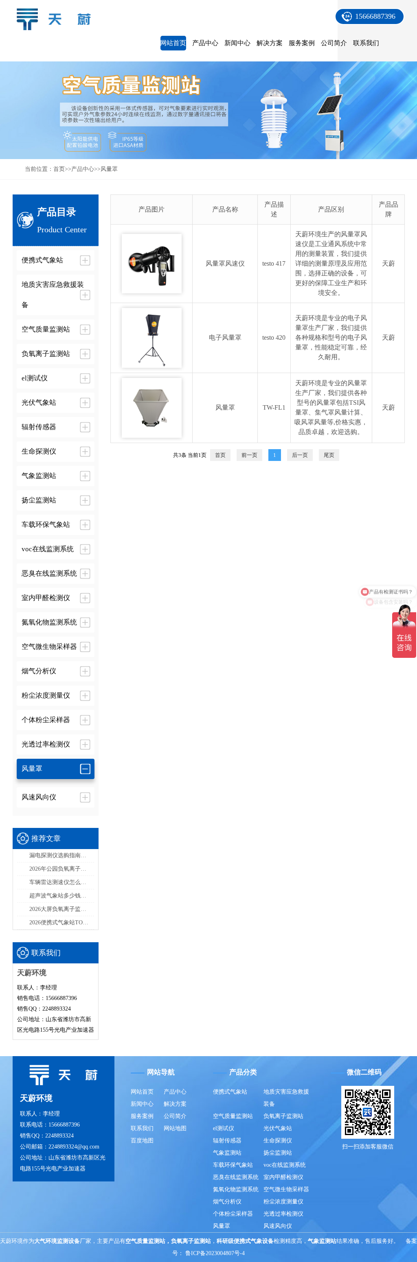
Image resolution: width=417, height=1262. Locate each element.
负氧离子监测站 (283, 1116)
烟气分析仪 (227, 1202)
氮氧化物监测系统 (236, 1189)
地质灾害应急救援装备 (286, 1098)
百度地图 (142, 1141)
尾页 (329, 455)
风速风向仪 (277, 1226)
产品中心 (205, 42)
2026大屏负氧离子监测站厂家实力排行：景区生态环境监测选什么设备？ (61, 909)
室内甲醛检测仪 (283, 1177)
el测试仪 (223, 1128)
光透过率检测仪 (283, 1214)
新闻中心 (237, 42)
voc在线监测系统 (284, 1165)
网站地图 (175, 1128)
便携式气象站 (230, 1092)
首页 (59, 169)
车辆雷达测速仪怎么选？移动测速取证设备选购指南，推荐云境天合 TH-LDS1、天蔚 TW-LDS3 (61, 882)
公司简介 (334, 42)
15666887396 (375, 16)
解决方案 (270, 42)
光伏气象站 (277, 1128)
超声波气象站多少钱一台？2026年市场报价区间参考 (61, 896)
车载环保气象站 (233, 1165)
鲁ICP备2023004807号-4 (215, 1253)
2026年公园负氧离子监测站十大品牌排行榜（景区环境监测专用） (61, 869)
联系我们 (366, 42)
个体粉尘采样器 (233, 1214)
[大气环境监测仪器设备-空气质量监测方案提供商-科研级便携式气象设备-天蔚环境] (57, 15)
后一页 (300, 455)
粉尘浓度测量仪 (283, 1202)
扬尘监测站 (277, 1153)
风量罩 (109, 169)
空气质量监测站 (233, 1116)
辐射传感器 (227, 1141)
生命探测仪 (277, 1141)
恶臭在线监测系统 (236, 1177)
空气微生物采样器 (286, 1189)
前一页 (249, 455)
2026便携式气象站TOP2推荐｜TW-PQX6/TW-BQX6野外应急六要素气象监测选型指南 (61, 922)
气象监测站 (227, 1153)
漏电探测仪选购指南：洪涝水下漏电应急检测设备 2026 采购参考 (61, 855)
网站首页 (173, 42)
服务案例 (302, 42)
